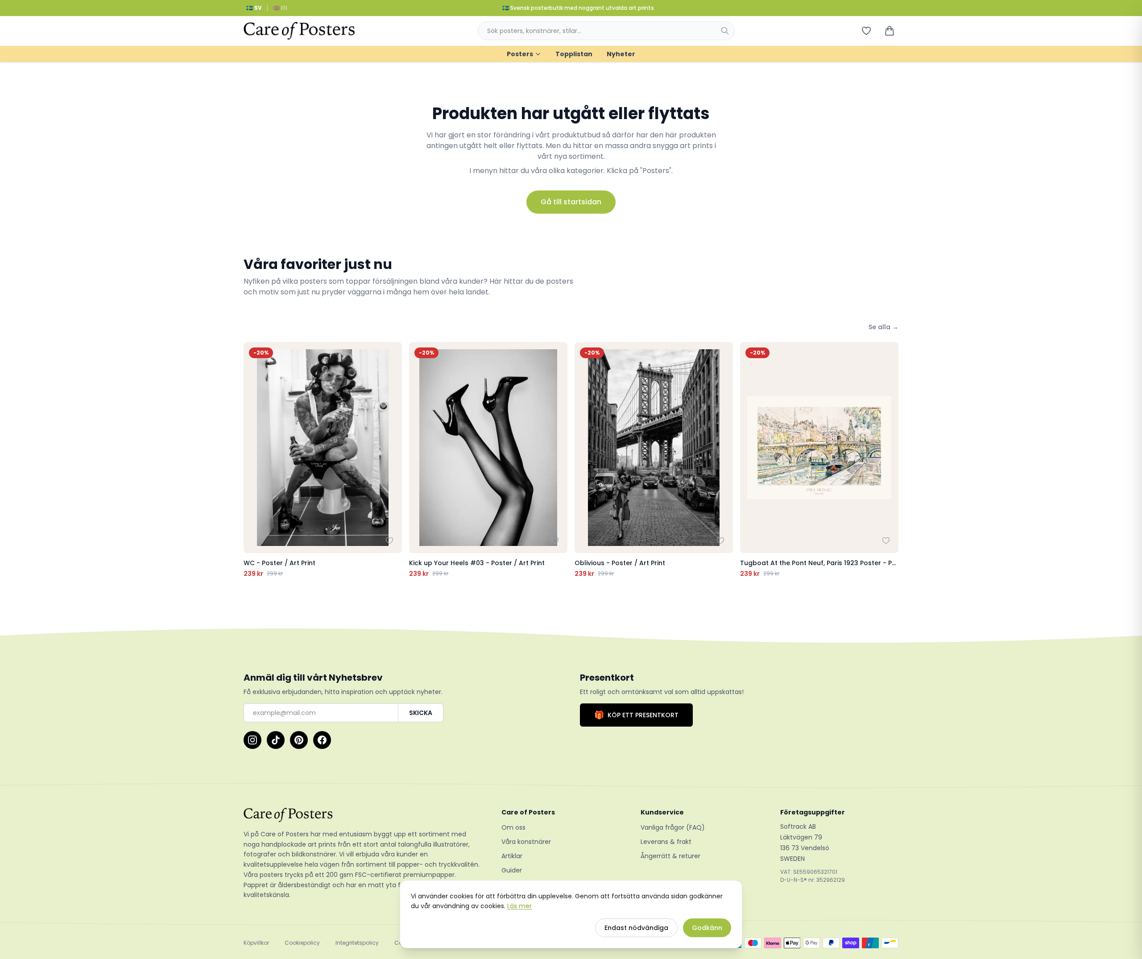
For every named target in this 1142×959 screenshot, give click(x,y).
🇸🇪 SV (254, 8)
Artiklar (511, 856)
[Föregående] (252, 460)
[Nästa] (889, 460)
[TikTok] (276, 740)
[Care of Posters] (362, 815)
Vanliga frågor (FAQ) (673, 827)
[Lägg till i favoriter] (389, 540)
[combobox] (606, 30)
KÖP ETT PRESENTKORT (636, 714)
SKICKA (420, 712)
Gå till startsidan (571, 202)
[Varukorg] (889, 31)
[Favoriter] (866, 31)
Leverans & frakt (666, 841)
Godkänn (707, 927)
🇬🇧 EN (280, 8)
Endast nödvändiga (636, 927)
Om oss (513, 827)
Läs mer (519, 905)
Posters (520, 54)
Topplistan (573, 54)
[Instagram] (252, 740)
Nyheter (621, 54)
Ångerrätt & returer (670, 856)
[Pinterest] (299, 740)
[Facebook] (322, 740)
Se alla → (883, 326)
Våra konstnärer (526, 841)
